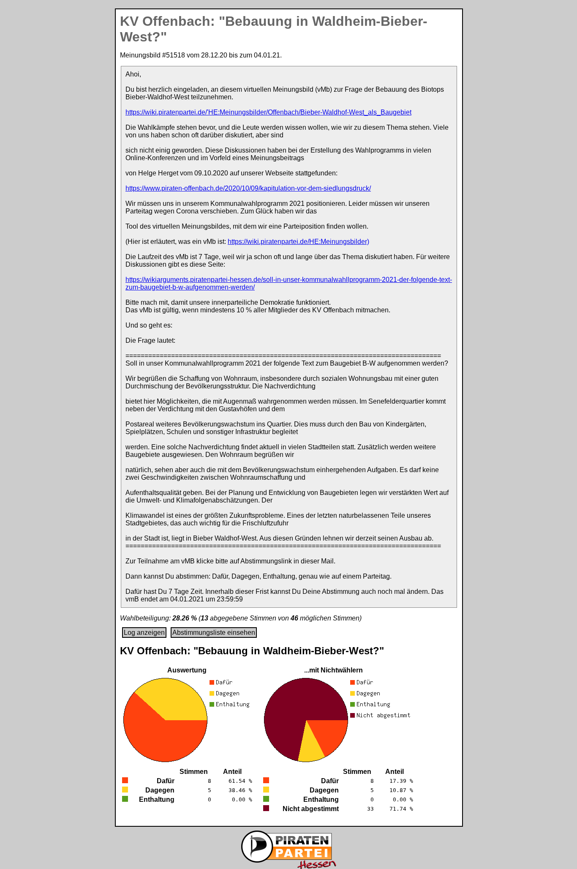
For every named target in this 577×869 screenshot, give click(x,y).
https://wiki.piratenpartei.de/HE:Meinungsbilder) (298, 241)
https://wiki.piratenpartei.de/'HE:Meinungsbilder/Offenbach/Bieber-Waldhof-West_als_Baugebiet (268, 112)
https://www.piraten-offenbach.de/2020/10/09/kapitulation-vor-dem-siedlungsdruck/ (248, 188)
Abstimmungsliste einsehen (213, 632)
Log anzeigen (144, 632)
